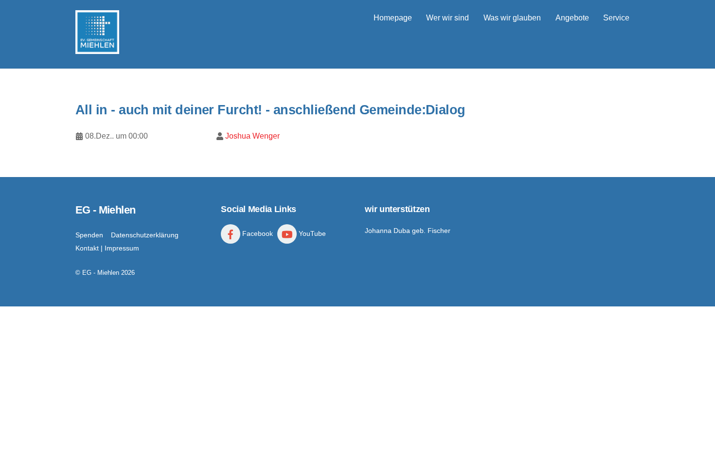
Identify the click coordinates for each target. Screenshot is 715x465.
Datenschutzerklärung (145, 235)
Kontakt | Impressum (107, 248)
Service (616, 18)
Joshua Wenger (252, 136)
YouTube (311, 233)
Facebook (256, 233)
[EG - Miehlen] (97, 49)
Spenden (89, 235)
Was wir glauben (512, 18)
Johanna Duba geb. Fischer (407, 230)
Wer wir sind (447, 18)
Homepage (393, 18)
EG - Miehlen (100, 272)
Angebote (572, 18)
